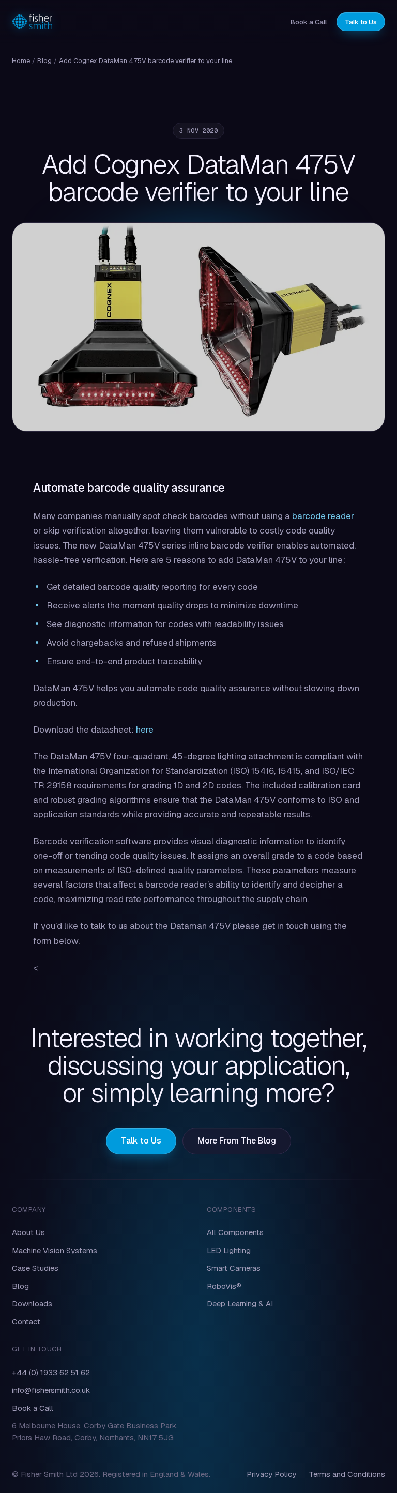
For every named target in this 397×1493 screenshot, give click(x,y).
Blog (44, 60)
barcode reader (323, 516)
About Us (28, 1232)
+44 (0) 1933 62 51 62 (51, 1372)
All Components (235, 1232)
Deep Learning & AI (240, 1303)
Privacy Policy (271, 1474)
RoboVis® (224, 1286)
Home (21, 60)
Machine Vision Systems (54, 1250)
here (145, 729)
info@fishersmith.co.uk (51, 1390)
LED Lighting (229, 1250)
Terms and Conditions (347, 1474)
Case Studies (35, 1268)
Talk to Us (361, 22)
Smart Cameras (234, 1268)
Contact (26, 1322)
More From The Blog (236, 1140)
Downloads (32, 1303)
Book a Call (309, 22)
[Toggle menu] (260, 21)
